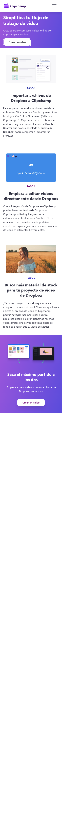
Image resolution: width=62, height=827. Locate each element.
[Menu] (54, 6)
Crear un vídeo (17, 42)
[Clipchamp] (15, 6)
